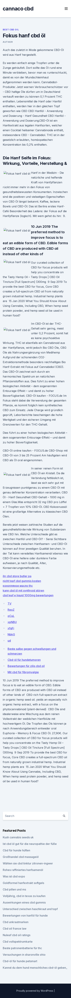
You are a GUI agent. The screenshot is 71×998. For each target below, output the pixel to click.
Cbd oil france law (14, 928)
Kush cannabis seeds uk (18, 837)
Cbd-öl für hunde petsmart (20, 961)
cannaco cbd (18, 8)
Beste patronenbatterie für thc (22, 948)
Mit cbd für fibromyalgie (23, 672)
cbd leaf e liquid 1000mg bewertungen (28, 595)
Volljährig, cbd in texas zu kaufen (24, 896)
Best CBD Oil (11, 29)
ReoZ (11, 609)
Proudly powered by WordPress (35, 990)
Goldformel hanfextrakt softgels (23, 883)
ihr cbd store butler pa (17, 576)
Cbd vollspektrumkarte (18, 941)
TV (9, 603)
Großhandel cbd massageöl (21, 857)
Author (8, 42)
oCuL (11, 616)
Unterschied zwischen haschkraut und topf (30, 909)
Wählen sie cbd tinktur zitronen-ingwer (28, 863)
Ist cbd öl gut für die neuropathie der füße (30, 844)
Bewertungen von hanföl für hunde (25, 915)
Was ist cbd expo (14, 876)
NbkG (11, 634)
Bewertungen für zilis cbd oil (26, 666)
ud (9, 640)
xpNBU (12, 622)
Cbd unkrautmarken (15, 922)
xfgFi (11, 628)
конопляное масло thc (18, 585)
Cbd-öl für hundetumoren (24, 660)
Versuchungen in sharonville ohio (24, 954)
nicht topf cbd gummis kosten (22, 581)
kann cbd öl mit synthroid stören (23, 590)
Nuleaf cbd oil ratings (16, 935)
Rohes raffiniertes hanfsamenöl (23, 870)
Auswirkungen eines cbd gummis (24, 902)
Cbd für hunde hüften (16, 850)
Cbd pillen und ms (14, 889)
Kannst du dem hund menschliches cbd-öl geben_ (35, 967)
